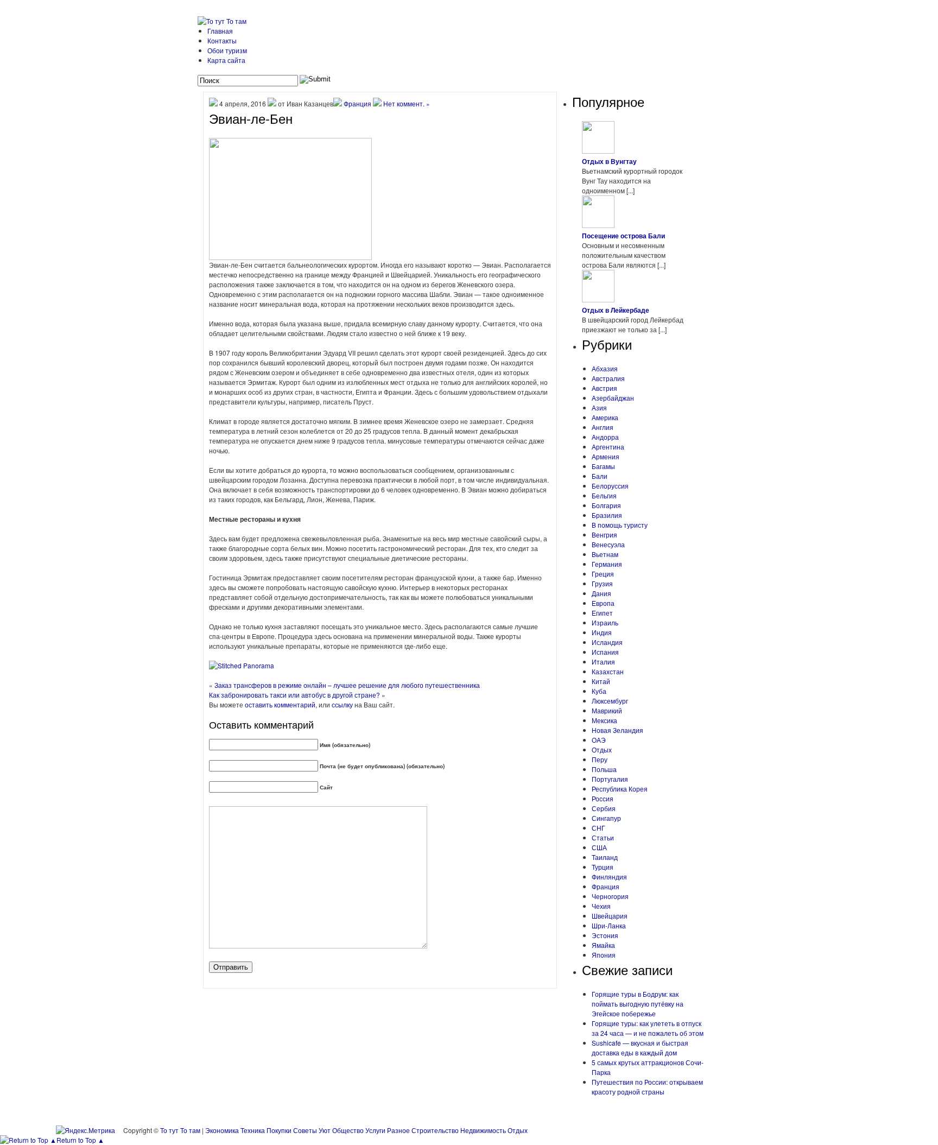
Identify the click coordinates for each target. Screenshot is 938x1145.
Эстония (605, 935)
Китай (601, 681)
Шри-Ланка (609, 925)
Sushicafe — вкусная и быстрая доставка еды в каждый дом (640, 1047)
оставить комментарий (280, 704)
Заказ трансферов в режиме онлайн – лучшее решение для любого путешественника (347, 684)
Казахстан (608, 671)
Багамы (603, 466)
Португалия (610, 778)
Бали (599, 475)
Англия (602, 427)
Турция (602, 866)
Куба (599, 690)
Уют (325, 1130)
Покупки (279, 1130)
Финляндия (609, 876)
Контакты (222, 40)
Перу (599, 759)
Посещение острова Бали (623, 236)
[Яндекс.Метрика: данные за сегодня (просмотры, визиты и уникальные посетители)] (85, 1130)
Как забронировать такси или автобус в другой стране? (294, 694)
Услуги (375, 1130)
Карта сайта (226, 60)
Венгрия (604, 534)
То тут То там (180, 1130)
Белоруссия (610, 485)
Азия (599, 407)
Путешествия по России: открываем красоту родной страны (647, 1086)
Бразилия (607, 515)
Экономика (222, 1130)
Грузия (602, 583)
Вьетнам (605, 554)
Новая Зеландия (617, 730)
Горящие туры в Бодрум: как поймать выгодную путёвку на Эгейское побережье (637, 1003)
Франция (357, 103)
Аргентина (608, 446)
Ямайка (603, 945)
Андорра (605, 436)
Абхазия (605, 368)
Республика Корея (620, 788)
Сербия (604, 808)
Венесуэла (608, 544)
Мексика (604, 720)
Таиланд (605, 857)
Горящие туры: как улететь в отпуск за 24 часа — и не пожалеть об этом (648, 1028)
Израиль (605, 622)
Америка (605, 417)
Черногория (610, 896)
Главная (220, 30)
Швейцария (610, 915)
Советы (305, 1130)
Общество (348, 1130)
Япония (604, 954)
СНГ (598, 827)
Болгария (606, 505)
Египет (602, 612)
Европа (603, 603)
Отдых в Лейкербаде (615, 310)
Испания (605, 651)
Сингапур (606, 818)
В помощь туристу (620, 524)
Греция (603, 573)
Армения (605, 456)
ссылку (342, 704)
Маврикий (607, 710)
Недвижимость (483, 1130)
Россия (602, 798)
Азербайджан (613, 397)
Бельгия (604, 495)
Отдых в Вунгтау (609, 161)
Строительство (435, 1130)
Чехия (601, 905)
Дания (601, 593)
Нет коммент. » (406, 103)
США (599, 847)
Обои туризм (227, 50)
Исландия (607, 642)
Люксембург (610, 700)
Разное (398, 1130)
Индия (602, 632)
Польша (604, 769)
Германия (607, 563)
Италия (603, 661)
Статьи (603, 837)
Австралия (608, 378)
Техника (252, 1130)
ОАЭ (599, 739)
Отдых (602, 749)
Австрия (604, 388)
